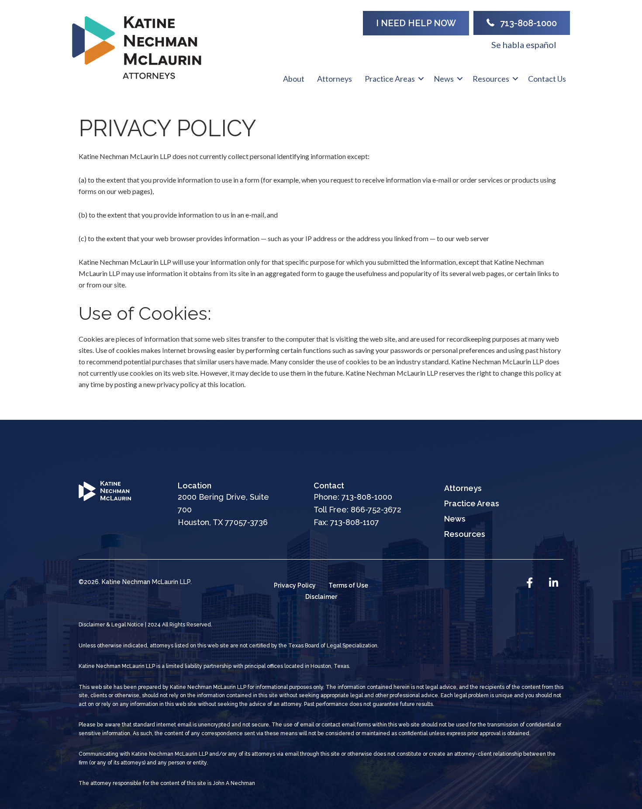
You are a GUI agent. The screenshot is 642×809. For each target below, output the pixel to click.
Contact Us (547, 78)
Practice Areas (390, 78)
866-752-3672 (376, 509)
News (444, 78)
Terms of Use (348, 585)
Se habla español (523, 44)
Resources (491, 78)
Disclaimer (321, 596)
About (293, 78)
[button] (421, 79)
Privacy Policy (295, 585)
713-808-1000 (367, 496)
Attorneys (334, 78)
